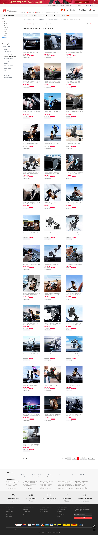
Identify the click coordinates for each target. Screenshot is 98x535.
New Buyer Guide (9, 511)
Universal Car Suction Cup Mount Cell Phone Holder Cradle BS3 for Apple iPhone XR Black (52, 264)
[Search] (63, 10)
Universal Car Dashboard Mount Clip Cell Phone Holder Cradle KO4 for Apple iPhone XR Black (52, 173)
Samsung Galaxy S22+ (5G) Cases (64, 482)
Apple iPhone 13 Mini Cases (80, 484)
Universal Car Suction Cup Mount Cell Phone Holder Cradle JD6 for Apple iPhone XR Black (73, 234)
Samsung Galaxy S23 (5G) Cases (29, 484)
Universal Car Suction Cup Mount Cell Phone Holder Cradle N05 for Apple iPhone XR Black (73, 325)
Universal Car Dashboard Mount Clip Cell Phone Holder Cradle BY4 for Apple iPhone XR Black (74, 113)
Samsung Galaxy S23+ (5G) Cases (30, 482)
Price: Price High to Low (52, 23)
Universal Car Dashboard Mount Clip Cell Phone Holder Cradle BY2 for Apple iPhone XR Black (31, 143)
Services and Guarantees (11, 513)
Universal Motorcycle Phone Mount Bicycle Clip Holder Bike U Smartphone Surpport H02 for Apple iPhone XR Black (74, 82)
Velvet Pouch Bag (7, 60)
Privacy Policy (59, 513)
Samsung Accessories (18, 474)
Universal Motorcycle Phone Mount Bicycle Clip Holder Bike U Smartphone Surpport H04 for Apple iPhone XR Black (52, 204)
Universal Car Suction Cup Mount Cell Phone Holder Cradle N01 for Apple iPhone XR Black (52, 143)
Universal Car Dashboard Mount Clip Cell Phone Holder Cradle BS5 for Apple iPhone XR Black (31, 355)
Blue (5, 25)
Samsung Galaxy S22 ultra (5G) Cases (65, 481)
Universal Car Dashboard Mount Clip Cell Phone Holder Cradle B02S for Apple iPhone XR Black (31, 82)
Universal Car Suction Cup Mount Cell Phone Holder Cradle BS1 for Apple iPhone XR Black (73, 294)
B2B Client (62, 5)
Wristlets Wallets (7, 75)
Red (5, 35)
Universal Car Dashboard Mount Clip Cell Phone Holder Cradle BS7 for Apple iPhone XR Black (52, 325)
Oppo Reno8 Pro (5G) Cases (28, 485)
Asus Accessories (9, 476)
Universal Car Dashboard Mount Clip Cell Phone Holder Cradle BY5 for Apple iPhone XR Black (52, 113)
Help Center (25, 513)
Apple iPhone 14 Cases (45, 485)
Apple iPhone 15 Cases (10, 485)
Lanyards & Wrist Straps (8, 58)
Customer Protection (61, 509)
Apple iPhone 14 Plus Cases (46, 484)
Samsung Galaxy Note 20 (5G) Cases (65, 487)
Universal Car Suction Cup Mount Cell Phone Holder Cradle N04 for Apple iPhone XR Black (52, 355)
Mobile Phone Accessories (32, 19)
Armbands (6, 53)
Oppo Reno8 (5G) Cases (28, 487)
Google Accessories (34, 476)
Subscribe (83, 517)
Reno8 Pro (48, 12)
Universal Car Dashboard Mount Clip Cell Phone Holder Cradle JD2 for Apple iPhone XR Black (52, 294)
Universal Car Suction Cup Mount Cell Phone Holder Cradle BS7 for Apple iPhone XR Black (52, 234)
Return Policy (59, 511)
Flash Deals (35, 15)
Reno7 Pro (59, 12)
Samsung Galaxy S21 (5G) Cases (81, 488)
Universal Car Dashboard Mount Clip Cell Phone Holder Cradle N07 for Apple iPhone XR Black (31, 294)
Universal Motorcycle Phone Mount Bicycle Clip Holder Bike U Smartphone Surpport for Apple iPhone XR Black (74, 264)
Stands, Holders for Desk (8, 54)
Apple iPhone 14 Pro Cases (45, 482)
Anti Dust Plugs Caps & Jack (9, 72)
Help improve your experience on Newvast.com (26, 529)
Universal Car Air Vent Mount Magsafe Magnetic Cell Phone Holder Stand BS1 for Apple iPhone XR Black (31, 415)
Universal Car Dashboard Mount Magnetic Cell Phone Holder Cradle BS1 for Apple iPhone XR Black (74, 52)
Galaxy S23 (38, 12)
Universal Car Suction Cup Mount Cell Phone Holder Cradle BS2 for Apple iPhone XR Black (73, 204)
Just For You (63, 15)
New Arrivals (26, 15)
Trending (54, 15)
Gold (5, 27)
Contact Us (25, 514)
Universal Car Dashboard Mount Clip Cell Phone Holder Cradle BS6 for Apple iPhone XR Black (31, 52)
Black (5, 23)
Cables (5, 70)
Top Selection (45, 15)
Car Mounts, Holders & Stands (10, 56)
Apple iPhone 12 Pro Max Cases (46, 487)
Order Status (25, 509)
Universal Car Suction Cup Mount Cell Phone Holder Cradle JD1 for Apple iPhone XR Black (31, 173)
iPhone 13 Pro (53, 12)
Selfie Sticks (6, 63)
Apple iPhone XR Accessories (9, 47)
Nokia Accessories (75, 474)
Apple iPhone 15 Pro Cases (11, 482)
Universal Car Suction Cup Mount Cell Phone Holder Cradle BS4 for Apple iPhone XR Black (73, 385)
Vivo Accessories (68, 474)
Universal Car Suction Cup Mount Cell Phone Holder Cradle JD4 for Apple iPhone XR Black (73, 355)
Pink (5, 33)
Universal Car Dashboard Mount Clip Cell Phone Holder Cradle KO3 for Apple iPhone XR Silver (31, 204)
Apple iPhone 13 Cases (79, 485)
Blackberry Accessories (25, 476)
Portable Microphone (8, 77)
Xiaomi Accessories (36, 474)
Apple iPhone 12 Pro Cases (45, 488)
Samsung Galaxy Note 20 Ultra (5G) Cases (66, 485)
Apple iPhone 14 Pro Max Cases (46, 481)
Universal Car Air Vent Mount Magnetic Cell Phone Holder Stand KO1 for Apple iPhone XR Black (31, 264)
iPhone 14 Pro (23, 12)
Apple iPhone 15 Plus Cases (11, 484)
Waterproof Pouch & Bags (9, 61)
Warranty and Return (44, 513)
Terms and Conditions (61, 514)
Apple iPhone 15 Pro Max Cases (12, 481)
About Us (8, 509)
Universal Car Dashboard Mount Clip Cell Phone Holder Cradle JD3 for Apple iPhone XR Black (31, 385)
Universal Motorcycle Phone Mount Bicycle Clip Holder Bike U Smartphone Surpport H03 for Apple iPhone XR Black (52, 385)
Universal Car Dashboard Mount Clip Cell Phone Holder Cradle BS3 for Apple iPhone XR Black (52, 52)
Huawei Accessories (27, 474)
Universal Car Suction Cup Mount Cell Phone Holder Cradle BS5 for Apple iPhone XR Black (73, 415)
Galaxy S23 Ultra (31, 12)
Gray (5, 29)
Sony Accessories (43, 474)
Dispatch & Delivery (44, 511)
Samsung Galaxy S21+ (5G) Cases (81, 487)
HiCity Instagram (9, 516)
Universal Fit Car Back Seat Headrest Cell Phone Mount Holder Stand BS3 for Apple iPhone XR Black (31, 446)
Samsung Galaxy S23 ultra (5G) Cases (30, 481)
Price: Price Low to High (39, 23)
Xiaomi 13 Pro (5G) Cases (11, 488)
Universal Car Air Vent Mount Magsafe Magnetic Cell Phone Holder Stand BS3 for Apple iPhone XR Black (52, 82)
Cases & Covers (7, 49)
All (4, 21)
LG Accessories (17, 476)
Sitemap (58, 516)
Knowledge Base (26, 511)
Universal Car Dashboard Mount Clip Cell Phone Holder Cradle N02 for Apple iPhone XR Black (31, 234)
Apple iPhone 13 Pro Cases (80, 482)
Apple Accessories (6, 46)
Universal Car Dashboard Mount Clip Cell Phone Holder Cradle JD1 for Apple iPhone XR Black (74, 173)
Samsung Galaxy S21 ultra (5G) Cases (65, 488)
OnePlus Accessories (52, 476)
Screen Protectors (7, 51)
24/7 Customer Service (53, 5)
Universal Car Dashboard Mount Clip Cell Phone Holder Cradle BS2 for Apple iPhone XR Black (52, 415)
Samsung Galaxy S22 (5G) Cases (64, 484)
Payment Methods (43, 509)
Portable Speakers (7, 68)
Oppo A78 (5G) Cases (27, 488)
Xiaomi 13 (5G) (9, 487)
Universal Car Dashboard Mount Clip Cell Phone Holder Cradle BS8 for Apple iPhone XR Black (31, 325)
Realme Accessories (60, 474)
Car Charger (6, 66)
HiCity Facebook (9, 514)
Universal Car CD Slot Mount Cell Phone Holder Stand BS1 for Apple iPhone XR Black (31, 113)
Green (5, 31)
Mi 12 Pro (43, 12)
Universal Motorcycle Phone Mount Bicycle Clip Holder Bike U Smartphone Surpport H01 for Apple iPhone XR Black (74, 143)
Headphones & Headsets (8, 65)
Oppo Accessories (51, 474)
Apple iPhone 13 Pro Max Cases (81, 481)
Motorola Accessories (43, 476)
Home (24, 19)
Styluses (5, 73)
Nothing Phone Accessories (85, 474)
